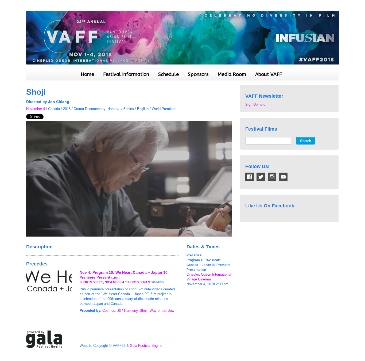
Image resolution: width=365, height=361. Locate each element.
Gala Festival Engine (146, 346)
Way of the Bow (162, 311)
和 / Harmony (127, 311)
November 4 (35, 109)
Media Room (232, 74)
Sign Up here (255, 104)
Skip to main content (17, 3)
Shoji (143, 311)
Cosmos (108, 311)
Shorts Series (91, 282)
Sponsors (198, 74)
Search (305, 140)
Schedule (168, 74)
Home (87, 74)
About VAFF (268, 74)
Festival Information (126, 74)
